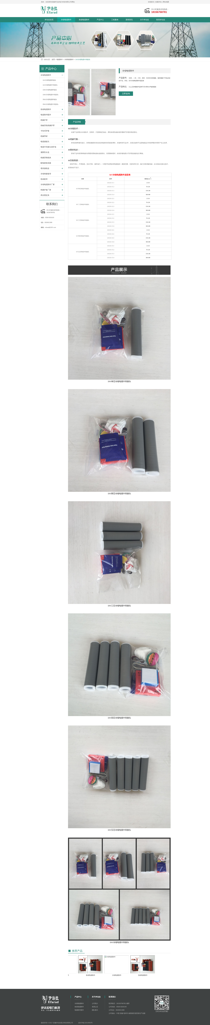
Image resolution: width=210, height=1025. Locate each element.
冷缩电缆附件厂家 (48, 184)
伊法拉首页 (49, 20)
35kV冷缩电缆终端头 (50, 99)
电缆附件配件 (46, 115)
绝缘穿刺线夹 (46, 158)
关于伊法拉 (144, 20)
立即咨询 (126, 94)
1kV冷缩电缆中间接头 (82, 59)
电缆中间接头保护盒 (48, 147)
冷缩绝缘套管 (46, 174)
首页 (53, 59)
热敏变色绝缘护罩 (48, 125)
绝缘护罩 (44, 120)
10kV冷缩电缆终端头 (50, 90)
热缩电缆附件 (84, 20)
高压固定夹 (45, 195)
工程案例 (114, 20)
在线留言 (151, 2)
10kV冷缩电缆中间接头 (50, 94)
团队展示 (95, 1010)
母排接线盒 (45, 168)
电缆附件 (60, 59)
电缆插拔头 (45, 141)
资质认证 (95, 1007)
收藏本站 (158, 2)
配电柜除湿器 (46, 163)
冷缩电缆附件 (66, 20)
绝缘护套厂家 (46, 190)
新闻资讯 (129, 20)
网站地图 (166, 2)
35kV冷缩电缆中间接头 (50, 104)
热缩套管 (44, 179)
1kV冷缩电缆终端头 (49, 80)
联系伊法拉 (160, 20)
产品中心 (100, 20)
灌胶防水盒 (45, 152)
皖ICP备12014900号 (85, 1023)
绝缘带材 (44, 136)
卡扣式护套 (45, 131)
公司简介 (95, 1003)
